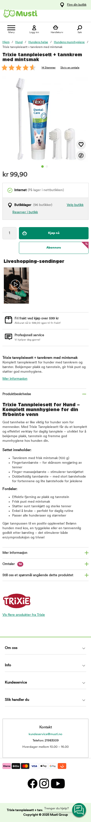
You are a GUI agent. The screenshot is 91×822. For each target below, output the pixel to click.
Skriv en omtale (69, 67)
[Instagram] (44, 783)
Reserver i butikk (25, 212)
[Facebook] (32, 783)
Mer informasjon (14, 379)
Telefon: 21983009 (46, 740)
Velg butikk (75, 205)
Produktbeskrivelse (16, 394)
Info (8, 665)
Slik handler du (17, 700)
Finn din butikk (76, 4)
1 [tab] (42, 166)
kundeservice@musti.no (45, 734)
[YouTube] (57, 783)
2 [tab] (47, 166)
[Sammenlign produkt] (81, 155)
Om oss (11, 648)
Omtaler (12, 564)
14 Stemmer (48, 67)
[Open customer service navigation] (79, 810)
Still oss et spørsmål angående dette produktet (37, 575)
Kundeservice (16, 682)
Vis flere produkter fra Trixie (23, 615)
